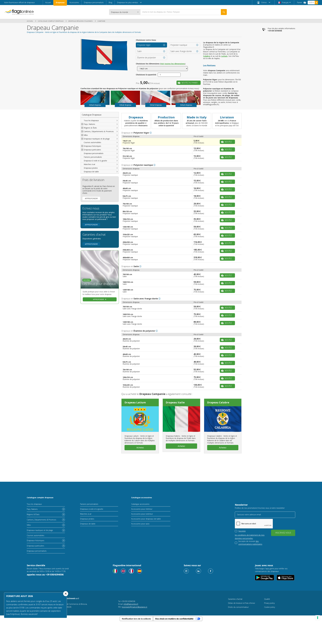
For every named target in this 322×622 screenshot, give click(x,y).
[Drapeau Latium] (140, 419)
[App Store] (285, 577)
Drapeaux (60, 2)
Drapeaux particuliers (35, 546)
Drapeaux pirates (91, 168)
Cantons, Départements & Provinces (41, 519)
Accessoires (74, 2)
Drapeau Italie (175, 402)
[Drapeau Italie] (181, 419)
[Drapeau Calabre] (222, 419)
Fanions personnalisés (93, 157)
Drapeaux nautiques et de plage (40, 530)
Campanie (101, 21)
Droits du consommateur (238, 607)
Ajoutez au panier (189, 82)
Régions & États (33, 514)
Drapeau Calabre (218, 402)
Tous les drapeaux (91, 120)
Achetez (140, 447)
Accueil (48, 2)
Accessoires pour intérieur (141, 509)
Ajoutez (228, 142)
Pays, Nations (32, 509)
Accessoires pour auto (140, 524)
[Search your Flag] (224, 12)
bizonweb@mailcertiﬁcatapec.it (134, 607)
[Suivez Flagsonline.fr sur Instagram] (186, 571)
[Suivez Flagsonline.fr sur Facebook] (210, 571)
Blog (110, 2)
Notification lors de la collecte (136, 618)
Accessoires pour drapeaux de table (146, 519)
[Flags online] (123, 571)
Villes (29, 525)
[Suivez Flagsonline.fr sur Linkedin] (198, 571)
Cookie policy (269, 607)
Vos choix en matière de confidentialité (174, 618)
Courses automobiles (92, 142)
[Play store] (264, 577)
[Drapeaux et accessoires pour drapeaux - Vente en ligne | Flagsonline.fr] (19, 12)
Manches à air (89, 164)
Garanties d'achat (235, 599)
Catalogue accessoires (141, 497)
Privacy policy (269, 603)
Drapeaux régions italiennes (80, 21)
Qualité (267, 599)
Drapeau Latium (135, 402)
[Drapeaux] (131, 571)
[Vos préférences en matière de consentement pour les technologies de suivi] (317, 617)
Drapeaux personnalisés (94, 2)
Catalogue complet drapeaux (51, 21)
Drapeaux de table (91, 171)
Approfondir (91, 198)
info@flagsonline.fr (131, 604)
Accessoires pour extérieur (142, 514)
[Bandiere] (115, 571)
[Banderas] (139, 571)
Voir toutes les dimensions (172, 63)
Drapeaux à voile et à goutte (95, 160)
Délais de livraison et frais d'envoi (241, 603)
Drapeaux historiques (35, 540)
